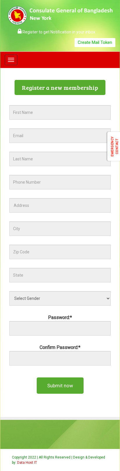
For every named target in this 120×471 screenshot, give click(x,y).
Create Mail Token (95, 42)
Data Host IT (27, 463)
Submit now (60, 385)
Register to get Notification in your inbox (58, 32)
